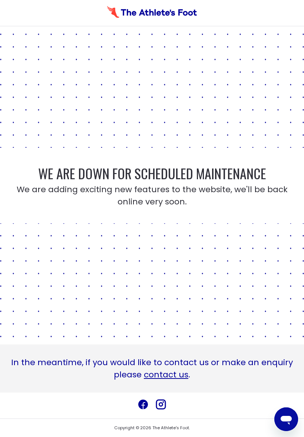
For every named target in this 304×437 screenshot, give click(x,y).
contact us (166, 374)
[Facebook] (143, 405)
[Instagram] (161, 405)
